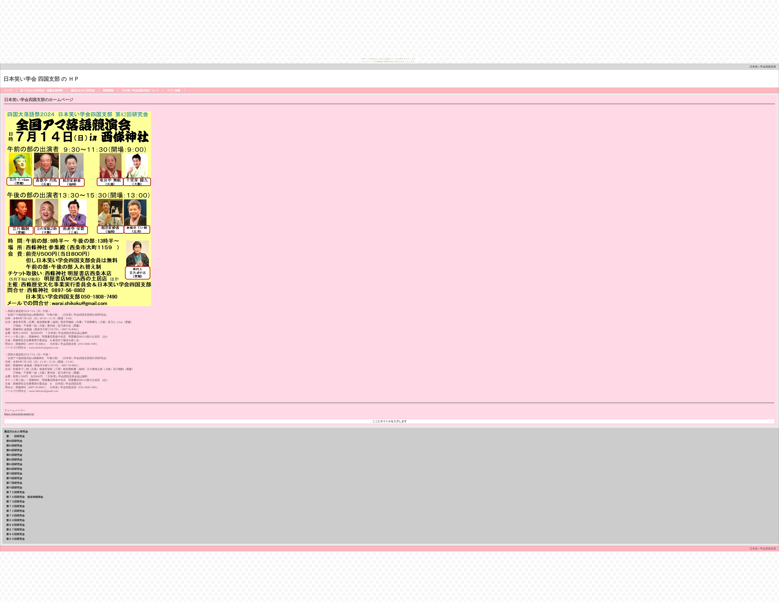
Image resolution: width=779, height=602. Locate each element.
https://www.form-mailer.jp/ (19, 413)
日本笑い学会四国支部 (764, 66)
